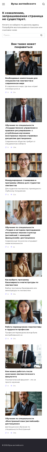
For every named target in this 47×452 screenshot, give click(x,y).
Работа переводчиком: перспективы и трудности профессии (23, 328)
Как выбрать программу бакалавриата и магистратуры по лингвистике (21, 282)
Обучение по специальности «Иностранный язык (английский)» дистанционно (22, 421)
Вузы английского (23, 3)
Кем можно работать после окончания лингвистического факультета (20, 374)
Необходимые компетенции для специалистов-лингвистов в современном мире (21, 80)
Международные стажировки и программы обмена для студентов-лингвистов (23, 182)
